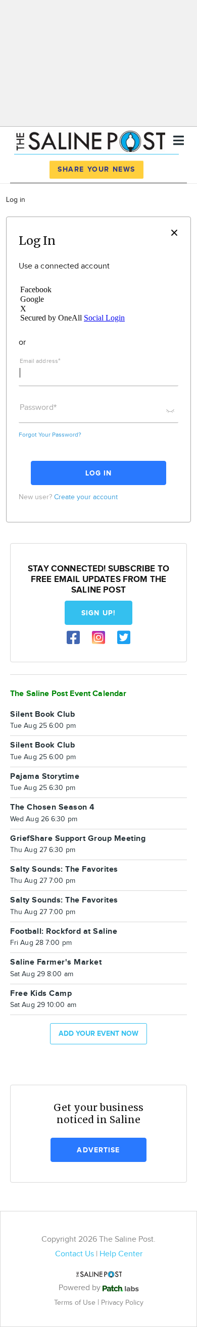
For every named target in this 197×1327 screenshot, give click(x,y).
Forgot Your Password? (50, 434)
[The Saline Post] (89, 139)
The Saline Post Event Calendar (68, 694)
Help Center (121, 1254)
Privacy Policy (122, 1302)
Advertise (98, 1150)
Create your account (86, 497)
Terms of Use (75, 1302)
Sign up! (98, 613)
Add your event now (98, 1033)
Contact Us (74, 1254)
